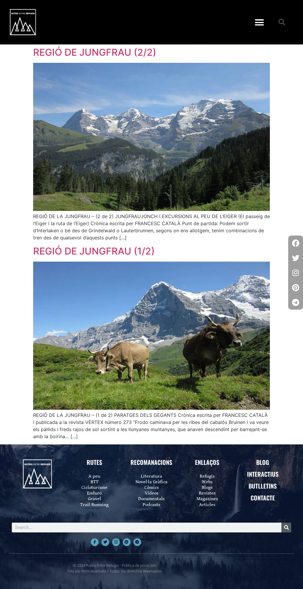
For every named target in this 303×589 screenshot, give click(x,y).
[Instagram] (116, 542)
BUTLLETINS (263, 485)
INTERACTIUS (262, 474)
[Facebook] (295, 243)
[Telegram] (137, 542)
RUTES (94, 462)
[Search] (286, 527)
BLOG (262, 462)
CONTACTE (263, 497)
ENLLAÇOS (207, 462)
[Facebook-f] (95, 542)
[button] (259, 22)
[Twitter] (105, 542)
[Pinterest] (126, 542)
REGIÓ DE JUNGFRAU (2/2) (94, 52)
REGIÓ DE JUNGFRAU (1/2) (94, 251)
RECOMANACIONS (151, 462)
